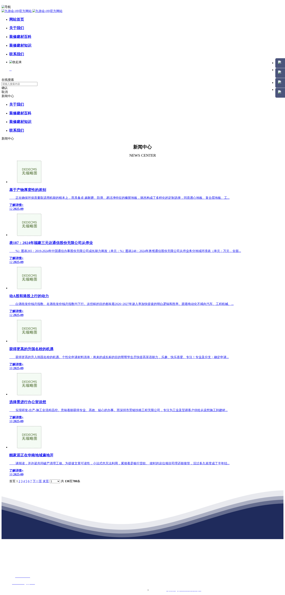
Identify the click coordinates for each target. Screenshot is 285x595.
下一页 (37, 481)
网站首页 (16, 19)
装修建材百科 (20, 37)
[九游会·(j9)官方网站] (32, 11)
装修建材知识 (20, 45)
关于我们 (16, 28)
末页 (46, 481)
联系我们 (16, 54)
